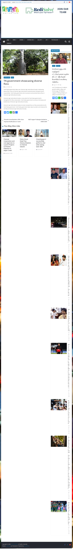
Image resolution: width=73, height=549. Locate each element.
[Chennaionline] (4, 41)
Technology (54, 40)
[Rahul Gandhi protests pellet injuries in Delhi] (59, 417)
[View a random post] (69, 41)
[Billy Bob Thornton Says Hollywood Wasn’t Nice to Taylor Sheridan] (59, 192)
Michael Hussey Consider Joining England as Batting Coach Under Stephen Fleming (69, 365)
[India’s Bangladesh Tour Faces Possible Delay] (59, 518)
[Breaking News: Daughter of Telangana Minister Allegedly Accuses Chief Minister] (59, 281)
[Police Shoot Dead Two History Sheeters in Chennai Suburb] (25, 130)
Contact (9, 43)
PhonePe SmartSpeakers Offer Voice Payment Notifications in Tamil (14, 120)
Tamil (54, 65)
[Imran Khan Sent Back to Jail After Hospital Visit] (59, 235)
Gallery (39, 40)
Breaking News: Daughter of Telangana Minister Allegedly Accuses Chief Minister (69, 276)
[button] (9, 40)
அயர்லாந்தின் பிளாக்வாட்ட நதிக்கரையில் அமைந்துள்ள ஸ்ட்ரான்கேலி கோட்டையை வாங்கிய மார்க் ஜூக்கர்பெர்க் (69, 130)
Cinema (21, 40)
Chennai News (7, 77)
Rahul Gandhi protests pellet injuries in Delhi (69, 412)
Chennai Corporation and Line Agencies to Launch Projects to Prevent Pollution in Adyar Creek (9, 144)
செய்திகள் (58, 65)
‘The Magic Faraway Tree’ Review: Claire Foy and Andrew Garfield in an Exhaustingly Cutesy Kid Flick (69, 463)
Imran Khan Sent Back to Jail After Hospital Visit (69, 230)
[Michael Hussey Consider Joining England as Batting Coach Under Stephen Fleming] (59, 370)
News (14, 40)
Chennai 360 (30, 40)
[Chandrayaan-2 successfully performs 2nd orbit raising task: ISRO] (42, 130)
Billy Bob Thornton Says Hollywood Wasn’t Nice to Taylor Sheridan (24, 3)
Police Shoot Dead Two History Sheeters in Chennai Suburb (25, 143)
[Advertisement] (36, 27)
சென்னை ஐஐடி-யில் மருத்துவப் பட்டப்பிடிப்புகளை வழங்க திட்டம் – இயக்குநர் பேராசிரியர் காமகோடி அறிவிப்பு (60, 75)
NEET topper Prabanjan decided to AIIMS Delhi (37, 120)
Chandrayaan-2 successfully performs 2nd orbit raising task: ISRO (41, 143)
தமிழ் (8, 40)
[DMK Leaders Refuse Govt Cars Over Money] (59, 325)
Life (47, 40)
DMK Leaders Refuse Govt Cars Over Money (69, 320)
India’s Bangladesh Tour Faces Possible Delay (69, 513)
